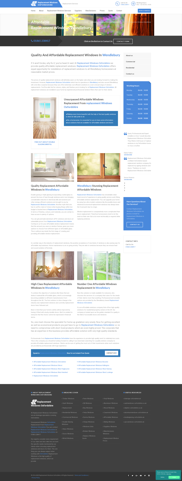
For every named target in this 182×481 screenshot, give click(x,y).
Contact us (130, 74)
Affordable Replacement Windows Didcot (48, 365)
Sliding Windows (109, 422)
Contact (119, 11)
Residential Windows (70, 412)
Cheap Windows (88, 422)
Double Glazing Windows (67, 423)
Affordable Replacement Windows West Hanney (95, 369)
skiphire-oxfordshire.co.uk (133, 408)
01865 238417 (125, 4)
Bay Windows (87, 408)
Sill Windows (87, 403)
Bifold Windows (68, 438)
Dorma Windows (89, 417)
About (41, 11)
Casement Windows (111, 412)
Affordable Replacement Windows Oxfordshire (50, 362)
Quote (110, 11)
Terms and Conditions (81, 475)
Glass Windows (68, 429)
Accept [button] (174, 477)
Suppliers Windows (110, 426)
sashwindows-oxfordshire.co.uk (135, 403)
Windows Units (88, 426)
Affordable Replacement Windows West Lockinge (95, 372)
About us (129, 55)
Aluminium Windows (111, 403)
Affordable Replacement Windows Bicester (93, 362)
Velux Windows (88, 412)
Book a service (144, 10)
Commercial (130, 62)
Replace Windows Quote (88, 437)
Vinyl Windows (109, 399)
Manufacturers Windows (108, 432)
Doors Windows (68, 434)
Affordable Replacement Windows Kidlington (93, 365)
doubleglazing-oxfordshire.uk (134, 417)
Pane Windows (88, 399)
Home (33, 11)
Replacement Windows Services (59, 11)
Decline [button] (162, 477)
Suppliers (78, 11)
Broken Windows (89, 431)
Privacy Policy (36, 477)
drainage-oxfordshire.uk (132, 399)
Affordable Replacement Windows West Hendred (51, 372)
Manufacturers (90, 11)
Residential (130, 68)
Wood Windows (109, 408)
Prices (102, 11)
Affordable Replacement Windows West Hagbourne (51, 369)
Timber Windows (68, 399)
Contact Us (110, 353)
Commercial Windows (70, 417)
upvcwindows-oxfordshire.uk (134, 422)
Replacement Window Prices (111, 439)
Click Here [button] (168, 473)
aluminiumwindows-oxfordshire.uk (136, 412)
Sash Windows (68, 403)
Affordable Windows (111, 417)
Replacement (67, 408)
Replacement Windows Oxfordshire (46, 376)
